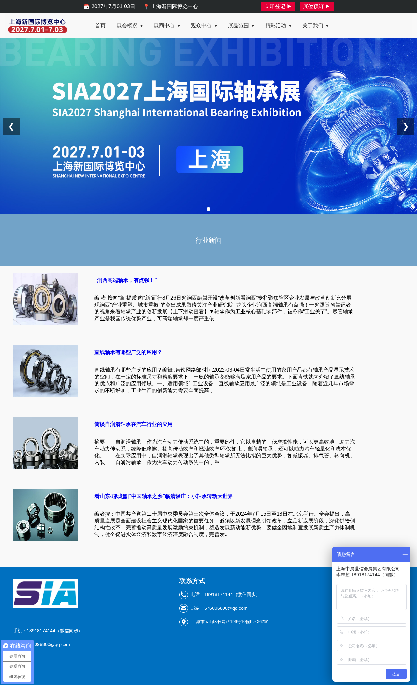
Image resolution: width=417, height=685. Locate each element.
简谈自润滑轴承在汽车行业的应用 (133, 424)
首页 (100, 25)
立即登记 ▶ (278, 6)
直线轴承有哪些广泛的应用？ (128, 352)
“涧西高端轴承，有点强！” (125, 280)
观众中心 (204, 25)
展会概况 (130, 25)
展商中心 (167, 25)
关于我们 (315, 25)
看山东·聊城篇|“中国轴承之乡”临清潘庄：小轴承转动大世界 (163, 496)
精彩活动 (278, 25)
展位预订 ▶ (316, 6)
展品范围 (241, 25)
